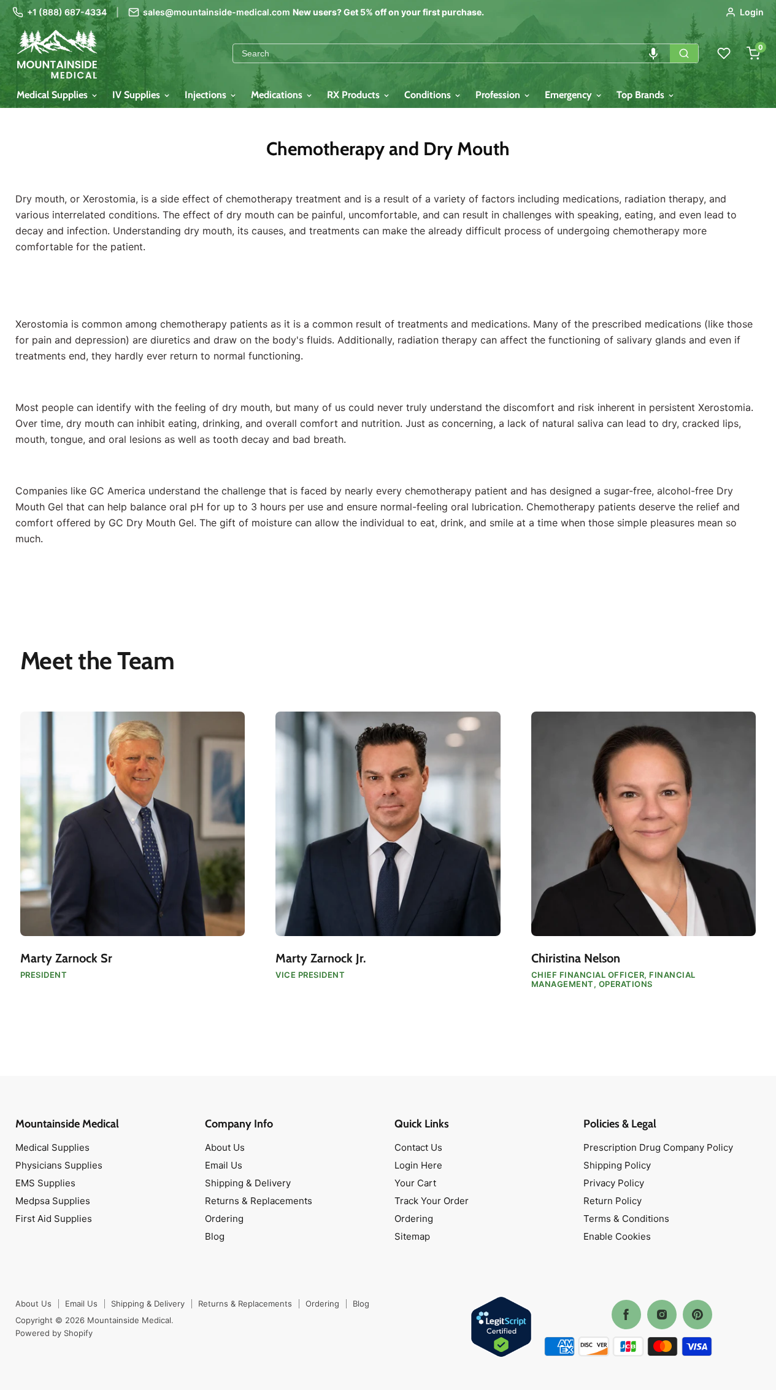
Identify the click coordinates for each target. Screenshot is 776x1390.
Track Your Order (431, 1201)
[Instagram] (662, 1314)
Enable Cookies (617, 1236)
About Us (225, 1147)
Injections (207, 95)
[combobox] (451, 53)
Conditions (428, 95)
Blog (215, 1236)
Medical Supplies (53, 95)
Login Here (418, 1165)
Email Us (223, 1165)
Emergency (569, 95)
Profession (499, 95)
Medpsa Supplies (52, 1201)
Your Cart (415, 1183)
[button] (653, 53)
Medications (278, 95)
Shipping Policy (617, 1165)
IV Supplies (137, 95)
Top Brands (642, 95)
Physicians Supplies (58, 1165)
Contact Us (418, 1147)
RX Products (354, 95)
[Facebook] (626, 1314)
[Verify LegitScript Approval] (501, 1327)
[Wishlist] (723, 53)
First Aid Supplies (53, 1218)
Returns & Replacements (258, 1201)
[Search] (684, 53)
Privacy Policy (613, 1183)
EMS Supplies (45, 1183)
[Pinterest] (697, 1314)
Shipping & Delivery (248, 1183)
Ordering (224, 1218)
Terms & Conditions (626, 1218)
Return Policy (612, 1201)
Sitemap (412, 1236)
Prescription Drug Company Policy (658, 1147)
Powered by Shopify (54, 1333)
